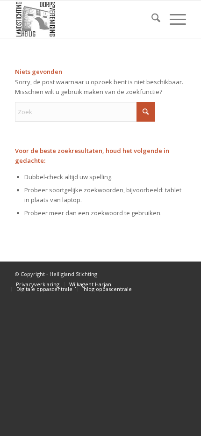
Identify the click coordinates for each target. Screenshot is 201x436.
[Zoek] (151, 19)
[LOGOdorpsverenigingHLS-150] (83, 19)
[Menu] (173, 19)
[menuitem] (151, 19)
